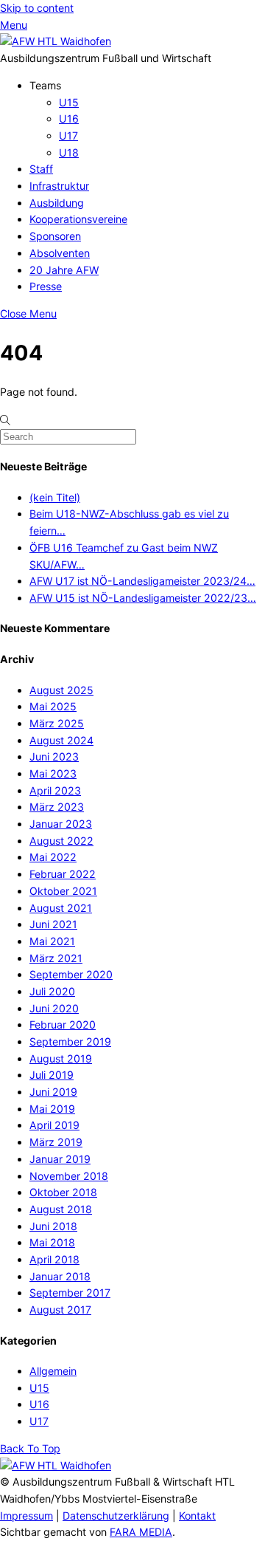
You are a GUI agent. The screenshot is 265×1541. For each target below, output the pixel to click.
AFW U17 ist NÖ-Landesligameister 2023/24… (142, 580)
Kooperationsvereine (78, 219)
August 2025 (61, 690)
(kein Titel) (54, 497)
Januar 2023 (60, 823)
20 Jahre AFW (64, 270)
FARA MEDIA (141, 1531)
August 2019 (60, 1058)
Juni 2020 (54, 1008)
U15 (69, 102)
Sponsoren (55, 236)
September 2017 (69, 1292)
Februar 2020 (62, 1024)
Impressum (26, 1515)
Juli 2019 (51, 1074)
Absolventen (59, 253)
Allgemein (53, 1371)
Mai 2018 (52, 1242)
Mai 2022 (53, 857)
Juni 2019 (53, 1091)
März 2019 (55, 1142)
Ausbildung (56, 202)
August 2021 (60, 908)
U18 (69, 152)
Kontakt (197, 1515)
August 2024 (61, 740)
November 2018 (68, 1176)
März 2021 (55, 958)
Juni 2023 (54, 756)
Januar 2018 (60, 1276)
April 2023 (55, 790)
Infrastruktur (59, 185)
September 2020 (71, 974)
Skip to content (37, 7)
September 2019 (70, 1041)
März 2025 (56, 723)
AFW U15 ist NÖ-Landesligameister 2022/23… (142, 597)
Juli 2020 (52, 991)
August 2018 (60, 1209)
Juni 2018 (53, 1226)
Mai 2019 (52, 1108)
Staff (41, 168)
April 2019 (54, 1125)
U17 (68, 135)
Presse (45, 286)
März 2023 (56, 806)
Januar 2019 (60, 1159)
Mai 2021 (52, 941)
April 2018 (54, 1259)
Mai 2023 (53, 773)
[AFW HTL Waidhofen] (55, 41)
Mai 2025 (53, 706)
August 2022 (61, 840)
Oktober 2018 (63, 1192)
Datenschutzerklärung (116, 1515)
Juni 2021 (53, 924)
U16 (69, 118)
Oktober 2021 (63, 891)
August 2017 (60, 1309)
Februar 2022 (62, 874)
